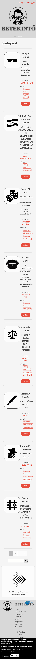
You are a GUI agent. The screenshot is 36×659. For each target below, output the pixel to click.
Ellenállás (26, 538)
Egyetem (26, 236)
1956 (25, 165)
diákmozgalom (28, 233)
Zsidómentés (28, 427)
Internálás (27, 306)
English (22, 3)
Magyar (32, 3)
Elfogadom (5, 656)
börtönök (25, 526)
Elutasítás (15, 656)
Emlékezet (27, 170)
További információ (7, 651)
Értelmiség (27, 239)
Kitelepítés (27, 309)
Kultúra (26, 92)
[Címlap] (18, 24)
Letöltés (25, 104)
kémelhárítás (26, 465)
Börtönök (26, 532)
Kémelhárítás (28, 477)
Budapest (26, 89)
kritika (26, 416)
